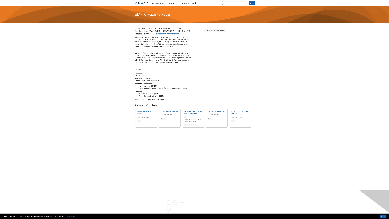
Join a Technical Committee (204, 206)
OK (384, 216)
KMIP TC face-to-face (216, 111)
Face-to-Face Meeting (169, 111)
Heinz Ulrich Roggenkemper (193, 119)
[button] (172, 3)
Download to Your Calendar (216, 31)
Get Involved (199, 200)
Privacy (227, 202)
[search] (224, 3)
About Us (228, 200)
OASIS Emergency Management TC (166, 34)
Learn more (70, 216)
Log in (252, 3)
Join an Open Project (202, 203)
